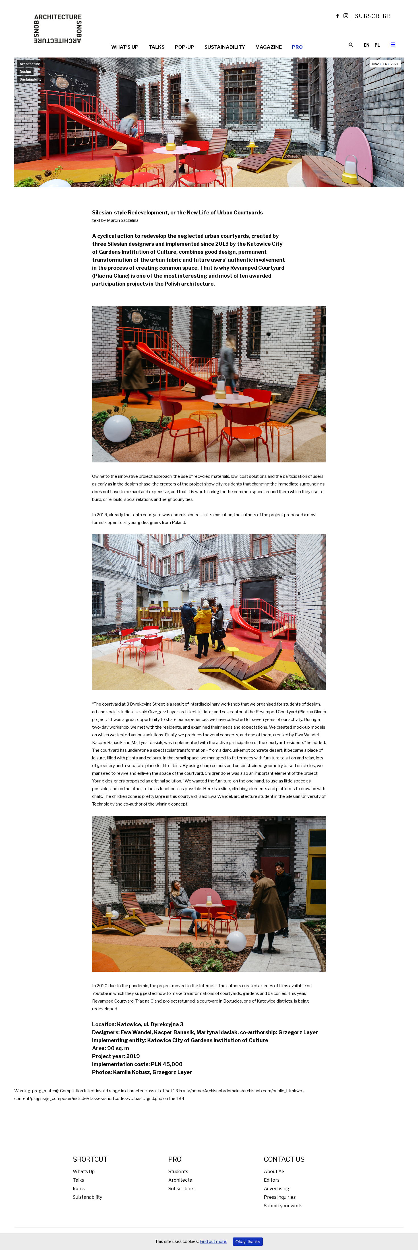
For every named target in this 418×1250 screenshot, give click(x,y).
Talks (78, 1180)
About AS (274, 1171)
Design (25, 72)
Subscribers (181, 1188)
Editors (272, 1180)
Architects (180, 1180)
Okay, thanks (247, 1241)
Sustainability (31, 79)
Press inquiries (280, 1197)
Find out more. (213, 1241)
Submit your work (283, 1205)
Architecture (30, 64)
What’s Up (84, 1171)
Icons (79, 1188)
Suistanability (87, 1197)
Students (178, 1171)
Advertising (276, 1188)
